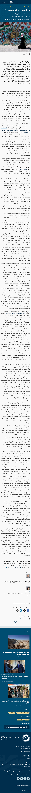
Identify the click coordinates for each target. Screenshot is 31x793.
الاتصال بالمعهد (26, 755)
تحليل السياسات (26, 6)
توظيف (28, 790)
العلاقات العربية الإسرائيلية (23, 712)
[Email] (17, 610)
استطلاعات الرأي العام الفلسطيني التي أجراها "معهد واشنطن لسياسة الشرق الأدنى (15, 130)
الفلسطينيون (20, 719)
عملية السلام (12, 712)
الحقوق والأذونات (12, 790)
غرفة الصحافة (27, 756)
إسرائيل (27, 719)
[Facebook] (28, 610)
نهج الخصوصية (21, 790)
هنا (19, 97)
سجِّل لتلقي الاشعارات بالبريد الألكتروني (15, 727)
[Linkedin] (21, 610)
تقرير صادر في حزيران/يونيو (23, 109)
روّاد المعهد (9, 774)
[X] (24, 610)
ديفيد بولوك (23, 14)
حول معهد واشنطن (25, 774)
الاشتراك (28, 758)
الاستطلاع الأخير (24, 169)
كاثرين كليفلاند (15, 14)
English (12, 16)
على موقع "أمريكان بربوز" (14, 567)
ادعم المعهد (16, 774)
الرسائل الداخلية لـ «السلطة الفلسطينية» (15, 313)
